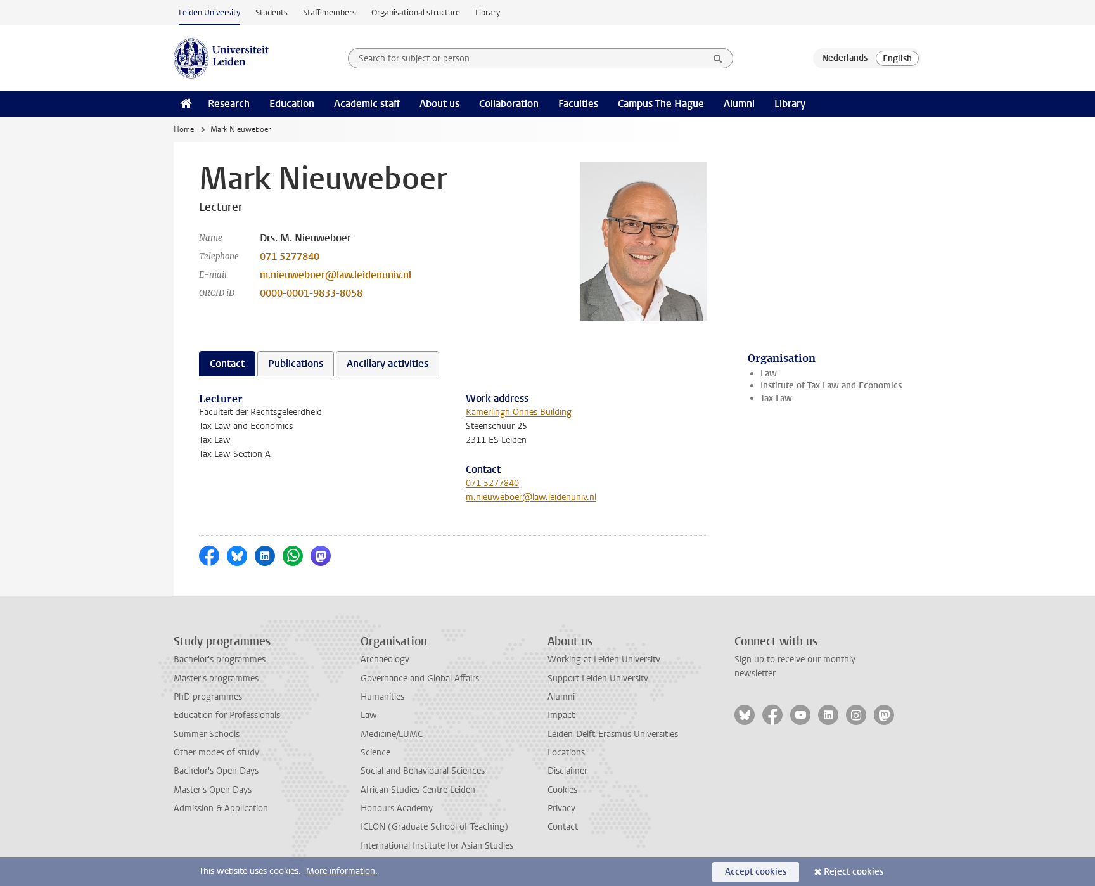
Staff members (329, 12)
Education (291, 103)
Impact (561, 715)
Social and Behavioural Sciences (423, 771)
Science (375, 753)
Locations (566, 753)
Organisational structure (415, 12)
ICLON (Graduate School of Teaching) (434, 827)
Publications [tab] (295, 363)
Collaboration (509, 103)
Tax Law (776, 398)
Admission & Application (221, 808)
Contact (563, 827)
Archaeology (385, 659)
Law (768, 374)
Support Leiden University (598, 678)
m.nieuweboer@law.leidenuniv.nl (335, 274)
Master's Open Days (213, 790)
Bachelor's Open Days (216, 771)
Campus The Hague (661, 103)
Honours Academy (397, 808)
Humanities (382, 697)
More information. (342, 871)
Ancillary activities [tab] (387, 363)
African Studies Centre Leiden (418, 790)
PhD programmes (208, 697)
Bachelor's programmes (220, 659)
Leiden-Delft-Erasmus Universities (613, 734)
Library (487, 12)
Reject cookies (853, 872)
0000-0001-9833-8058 (311, 293)
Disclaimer (567, 771)
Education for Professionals (227, 715)
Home (184, 129)
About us (439, 103)
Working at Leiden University (604, 659)
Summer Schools (207, 734)
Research (229, 103)
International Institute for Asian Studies (437, 846)
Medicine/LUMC (392, 734)
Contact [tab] (227, 363)
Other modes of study (216, 753)
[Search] (718, 58)
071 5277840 (289, 256)
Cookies (562, 790)
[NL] (845, 58)
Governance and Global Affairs (420, 678)
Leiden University (209, 12)
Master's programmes (216, 678)
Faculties (578, 103)
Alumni (739, 103)
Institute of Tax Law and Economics (831, 386)
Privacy (561, 808)
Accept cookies (755, 872)
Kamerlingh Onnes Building (519, 412)
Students (271, 12)
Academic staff (367, 103)
